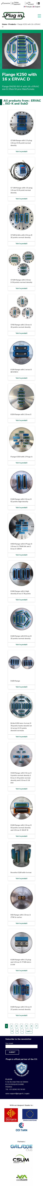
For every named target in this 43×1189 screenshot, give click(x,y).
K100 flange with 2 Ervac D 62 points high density (21, 500)
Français (29, 7)
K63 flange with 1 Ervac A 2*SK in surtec (21, 916)
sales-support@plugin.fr (14, 1093)
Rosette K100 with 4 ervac (21, 872)
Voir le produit (21, 151)
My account (31, 3)
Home (4, 24)
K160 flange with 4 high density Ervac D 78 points (21, 592)
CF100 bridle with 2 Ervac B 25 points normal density (21, 236)
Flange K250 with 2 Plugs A (21, 457)
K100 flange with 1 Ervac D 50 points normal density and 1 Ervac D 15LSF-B (21, 827)
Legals (26, 1093)
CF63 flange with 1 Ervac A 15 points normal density (21, 326)
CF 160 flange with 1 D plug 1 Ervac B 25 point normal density (21, 190)
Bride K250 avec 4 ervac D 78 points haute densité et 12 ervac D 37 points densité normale (21, 727)
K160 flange (15, 681)
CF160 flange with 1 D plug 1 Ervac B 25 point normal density (21, 143)
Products (12, 24)
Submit (12, 1052)
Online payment (17, 3)
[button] (21, 51)
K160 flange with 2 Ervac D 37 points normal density (21, 1008)
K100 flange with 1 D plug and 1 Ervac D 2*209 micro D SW (21, 962)
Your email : (9, 1043)
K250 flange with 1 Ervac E (21, 414)
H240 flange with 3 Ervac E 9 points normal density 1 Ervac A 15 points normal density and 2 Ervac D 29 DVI (21, 778)
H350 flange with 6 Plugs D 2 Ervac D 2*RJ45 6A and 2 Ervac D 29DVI (21, 546)
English (37, 7)
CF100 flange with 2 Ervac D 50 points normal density (21, 281)
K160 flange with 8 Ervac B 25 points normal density (21, 637)
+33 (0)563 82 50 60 (17, 1089)
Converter (6, 3)
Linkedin (38, 3)
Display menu (39, 15)
